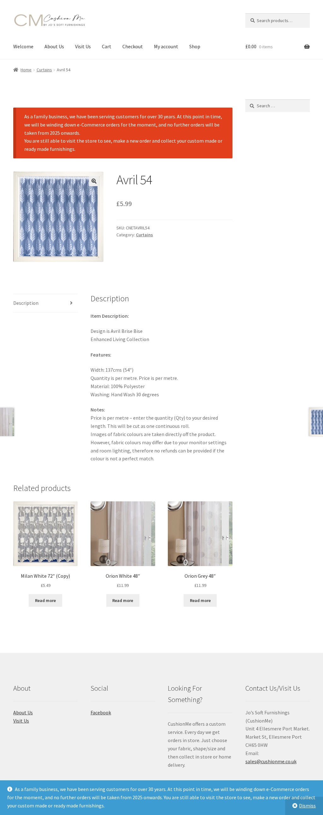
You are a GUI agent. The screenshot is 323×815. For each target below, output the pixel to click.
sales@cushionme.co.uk (271, 761)
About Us (54, 46)
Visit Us (83, 46)
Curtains (44, 70)
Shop (194, 46)
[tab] (45, 303)
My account (166, 46)
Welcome (23, 46)
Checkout (132, 46)
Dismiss (307, 805)
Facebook (101, 712)
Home (26, 70)
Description (25, 303)
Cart (106, 46)
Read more (45, 600)
